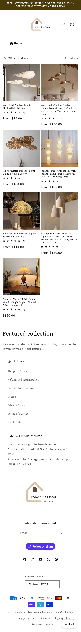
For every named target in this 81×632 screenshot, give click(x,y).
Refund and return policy (23, 379)
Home (18, 43)
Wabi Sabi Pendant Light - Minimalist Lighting (17, 106)
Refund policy (65, 612)
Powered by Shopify (44, 612)
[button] (7, 24)
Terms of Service (18, 413)
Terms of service (41, 618)
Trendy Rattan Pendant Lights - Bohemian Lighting (20, 235)
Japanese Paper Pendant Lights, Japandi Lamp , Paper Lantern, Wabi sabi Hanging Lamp (58, 173)
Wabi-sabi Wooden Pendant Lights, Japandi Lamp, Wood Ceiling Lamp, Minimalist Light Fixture (58, 109)
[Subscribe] (61, 533)
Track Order (15, 422)
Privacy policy (22, 618)
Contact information (42, 624)
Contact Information (21, 388)
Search (12, 396)
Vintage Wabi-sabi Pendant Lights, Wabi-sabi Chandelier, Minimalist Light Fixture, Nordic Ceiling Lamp (59, 238)
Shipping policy (62, 618)
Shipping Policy (17, 371)
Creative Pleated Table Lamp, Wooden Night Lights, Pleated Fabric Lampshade (19, 302)
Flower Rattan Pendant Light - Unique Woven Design (20, 172)
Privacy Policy (16, 405)
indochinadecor (25, 612)
